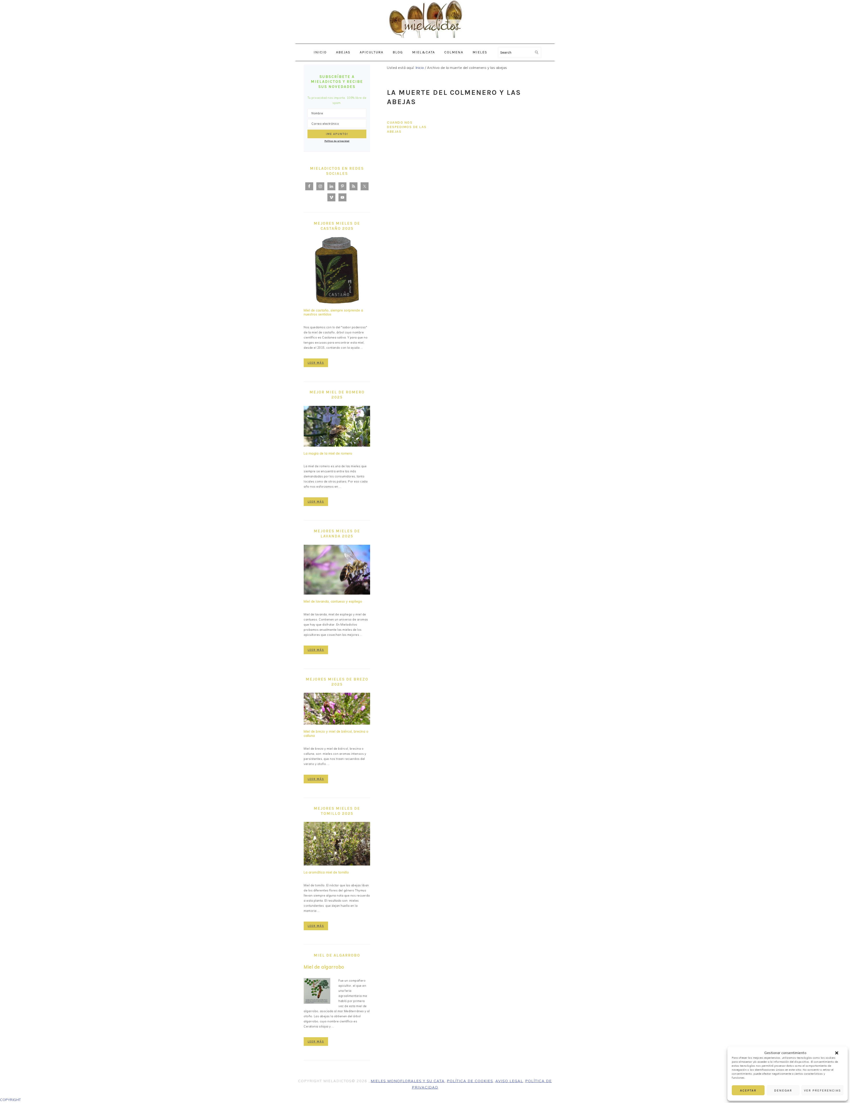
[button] (837, 1053)
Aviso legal (509, 1081)
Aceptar (748, 1090)
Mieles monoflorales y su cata (408, 1081)
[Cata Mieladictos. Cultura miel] (425, 40)
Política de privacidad (337, 141)
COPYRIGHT (10, 1099)
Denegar (783, 1090)
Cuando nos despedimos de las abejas (407, 127)
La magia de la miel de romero (328, 453)
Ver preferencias (822, 1090)
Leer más (316, 362)
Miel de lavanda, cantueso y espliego (333, 601)
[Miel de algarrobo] (317, 992)
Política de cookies (470, 1081)
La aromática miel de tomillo (326, 872)
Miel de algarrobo (324, 967)
